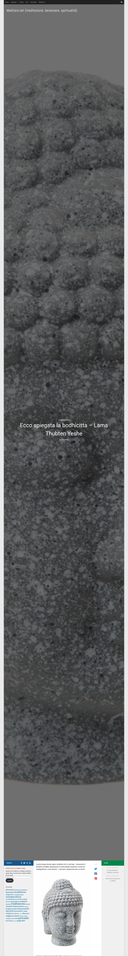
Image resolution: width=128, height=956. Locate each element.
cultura (20, 899)
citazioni (9, 894)
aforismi (10, 889)
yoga (19, 920)
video (15, 921)
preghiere (9, 909)
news (15, 906)
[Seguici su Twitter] (24, 863)
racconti (10, 911)
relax (25, 911)
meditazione (18, 903)
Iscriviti (10, 880)
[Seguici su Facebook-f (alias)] (21, 863)
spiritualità (23, 918)
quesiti (26, 908)
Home (7, 2)
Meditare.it (42, 2)
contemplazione (11, 899)
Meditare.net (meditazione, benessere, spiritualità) (42, 10)
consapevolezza (13, 897)
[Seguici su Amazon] (27, 863)
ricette (20, 913)
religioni (9, 913)
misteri (27, 904)
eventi (25, 899)
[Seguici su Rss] (30, 863)
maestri (23, 901)
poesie (21, 906)
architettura (23, 890)
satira (21, 916)
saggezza (10, 916)
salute (16, 916)
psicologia (18, 909)
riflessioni (25, 914)
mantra (8, 904)
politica (26, 906)
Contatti (21, 2)
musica (9, 906)
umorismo (9, 921)
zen (23, 920)
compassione (64, 420)
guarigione (15, 901)
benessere (10, 892)
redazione (65, 439)
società (15, 918)
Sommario (14, 2)
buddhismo (20, 892)
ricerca (16, 913)
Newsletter (33, 2)
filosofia (8, 901)
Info (27, 2)
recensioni (18, 911)
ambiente (17, 890)
